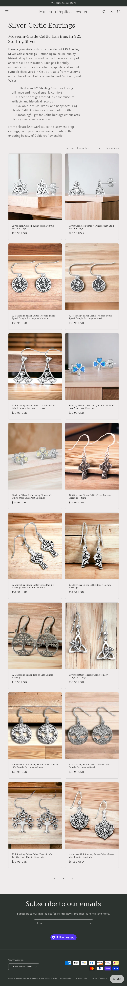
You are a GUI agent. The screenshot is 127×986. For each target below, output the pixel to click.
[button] (7, 11)
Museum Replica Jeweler (27, 978)
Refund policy (66, 978)
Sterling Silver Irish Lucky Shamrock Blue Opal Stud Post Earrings (91, 407)
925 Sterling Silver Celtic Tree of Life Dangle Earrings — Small (89, 766)
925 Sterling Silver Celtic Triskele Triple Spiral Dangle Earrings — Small (90, 317)
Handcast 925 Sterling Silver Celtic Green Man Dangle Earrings (91, 856)
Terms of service (99, 978)
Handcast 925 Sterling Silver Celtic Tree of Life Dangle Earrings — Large (35, 766)
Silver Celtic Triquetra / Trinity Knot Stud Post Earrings (91, 227)
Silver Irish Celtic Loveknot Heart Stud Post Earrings (33, 227)
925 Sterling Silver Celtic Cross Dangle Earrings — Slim (90, 497)
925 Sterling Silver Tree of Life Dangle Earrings (32, 676)
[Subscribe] (89, 923)
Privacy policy (82, 978)
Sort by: (70, 148)
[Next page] (72, 878)
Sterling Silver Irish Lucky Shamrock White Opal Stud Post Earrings (32, 497)
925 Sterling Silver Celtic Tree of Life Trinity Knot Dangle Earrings (32, 856)
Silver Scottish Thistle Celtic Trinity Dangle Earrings (88, 676)
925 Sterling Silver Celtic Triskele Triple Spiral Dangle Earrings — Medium (33, 317)
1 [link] (54, 878)
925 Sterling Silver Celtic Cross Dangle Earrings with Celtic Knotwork (33, 586)
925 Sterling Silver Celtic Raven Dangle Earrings (90, 586)
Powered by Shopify (48, 978)
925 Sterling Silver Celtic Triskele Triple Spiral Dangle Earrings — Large (33, 407)
